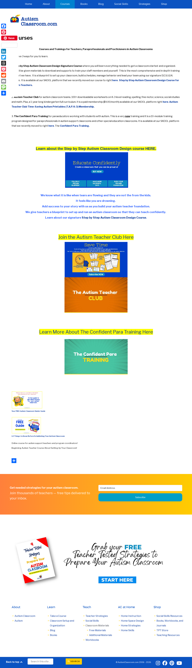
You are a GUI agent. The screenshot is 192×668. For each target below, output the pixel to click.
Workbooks (92, 640)
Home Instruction (131, 616)
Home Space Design (132, 620)
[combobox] (40, 661)
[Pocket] (9, 69)
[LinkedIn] (9, 51)
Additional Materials (100, 635)
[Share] (9, 93)
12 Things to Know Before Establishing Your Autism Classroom (38, 436)
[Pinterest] (9, 32)
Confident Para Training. (74, 125)
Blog (52, 630)
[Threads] (9, 63)
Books (53, 635)
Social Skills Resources (169, 616)
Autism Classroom (25, 616)
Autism (19, 620)
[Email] (9, 81)
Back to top (13, 662)
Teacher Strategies (97, 616)
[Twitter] (9, 57)
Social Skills (92, 620)
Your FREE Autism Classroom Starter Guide (28, 411)
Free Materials (97, 630)
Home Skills (127, 630)
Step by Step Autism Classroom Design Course (114, 217)
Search (75, 661)
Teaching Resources (168, 635)
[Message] (9, 87)
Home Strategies (131, 625)
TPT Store (162, 630)
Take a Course (58, 616)
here (115, 80)
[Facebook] (9, 26)
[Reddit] (9, 75)
